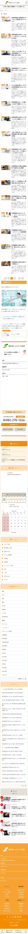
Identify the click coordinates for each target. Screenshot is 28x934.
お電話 (19, 316)
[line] (15, 917)
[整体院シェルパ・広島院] (12, 2)
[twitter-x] (10, 917)
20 (19, 278)
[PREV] (3, 511)
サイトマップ (14, 919)
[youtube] (20, 917)
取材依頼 (19, 919)
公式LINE (14, 316)
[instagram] (13, 917)
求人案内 (23, 919)
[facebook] (7, 917)
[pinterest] (18, 917)
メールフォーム (7, 316)
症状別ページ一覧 (22, 678)
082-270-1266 (4, 866)
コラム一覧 (23, 785)
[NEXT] (25, 511)
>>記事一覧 (14, 793)
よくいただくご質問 (7, 324)
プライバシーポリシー (7, 919)
